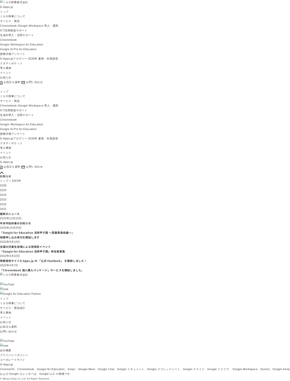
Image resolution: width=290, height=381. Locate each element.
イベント (5, 72)
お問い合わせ (8, 331)
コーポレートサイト (12, 359)
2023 (3, 199)
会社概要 (5, 350)
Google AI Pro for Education (18, 49)
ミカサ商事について (12, 16)
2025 (3, 190)
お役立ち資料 (8, 326)
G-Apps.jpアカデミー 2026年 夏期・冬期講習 (29, 58)
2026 (3, 185)
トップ (4, 11)
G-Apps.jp (6, 7)
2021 (3, 209)
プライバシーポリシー (14, 355)
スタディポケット (11, 63)
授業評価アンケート (12, 54)
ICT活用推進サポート (13, 30)
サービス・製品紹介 (12, 308)
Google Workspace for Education (21, 44)
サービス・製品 (10, 21)
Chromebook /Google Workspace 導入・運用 (29, 25)
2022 (3, 204)
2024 (3, 194)
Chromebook (8, 39)
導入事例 (5, 68)
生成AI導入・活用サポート (17, 35)
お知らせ (5, 77)
